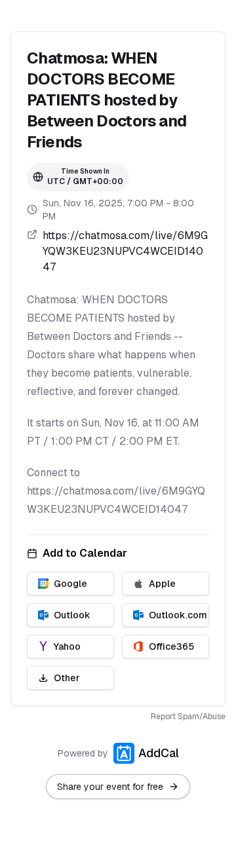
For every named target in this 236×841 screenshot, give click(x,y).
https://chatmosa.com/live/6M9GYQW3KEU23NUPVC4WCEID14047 (125, 251)
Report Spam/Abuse (188, 716)
